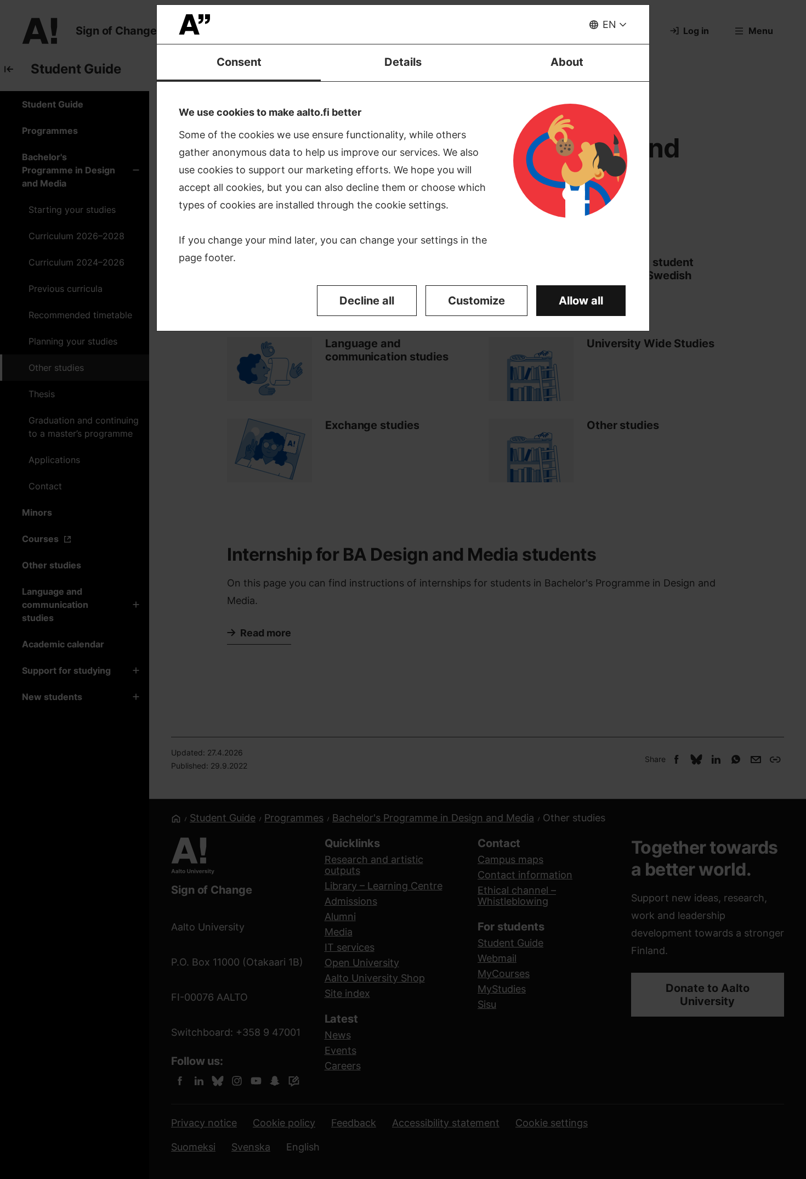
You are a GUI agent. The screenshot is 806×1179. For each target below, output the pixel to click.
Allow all (581, 300)
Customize (476, 300)
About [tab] (566, 62)
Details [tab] (403, 62)
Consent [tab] (239, 62)
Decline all (366, 300)
